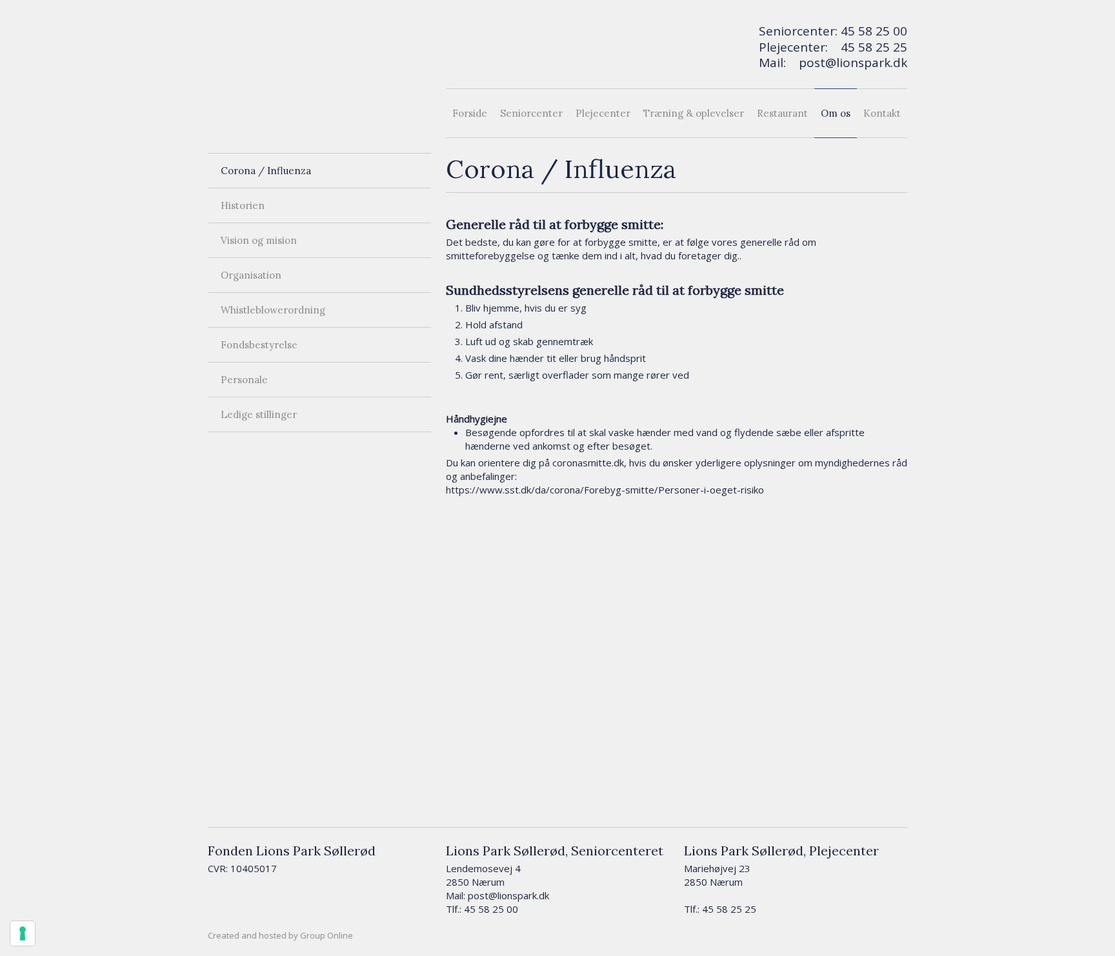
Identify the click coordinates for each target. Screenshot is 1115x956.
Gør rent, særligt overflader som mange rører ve (574, 374)
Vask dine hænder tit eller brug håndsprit (555, 358)
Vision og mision (259, 240)
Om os (835, 113)
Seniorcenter (531, 113)
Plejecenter (603, 113)
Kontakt (882, 113)
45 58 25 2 (870, 47)
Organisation (251, 275)
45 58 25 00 (874, 31)
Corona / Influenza (266, 170)
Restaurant (782, 113)
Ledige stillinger (259, 414)
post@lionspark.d (850, 62)
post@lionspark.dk (508, 895)
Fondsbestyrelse (259, 345)
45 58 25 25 (729, 908)
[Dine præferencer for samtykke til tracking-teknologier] (22, 933)
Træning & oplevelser (693, 113)
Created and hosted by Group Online (280, 935)
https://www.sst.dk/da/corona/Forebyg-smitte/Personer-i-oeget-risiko (605, 489)
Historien (243, 205)
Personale (244, 379)
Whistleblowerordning (273, 310)
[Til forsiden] (319, 73)
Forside (469, 113)
